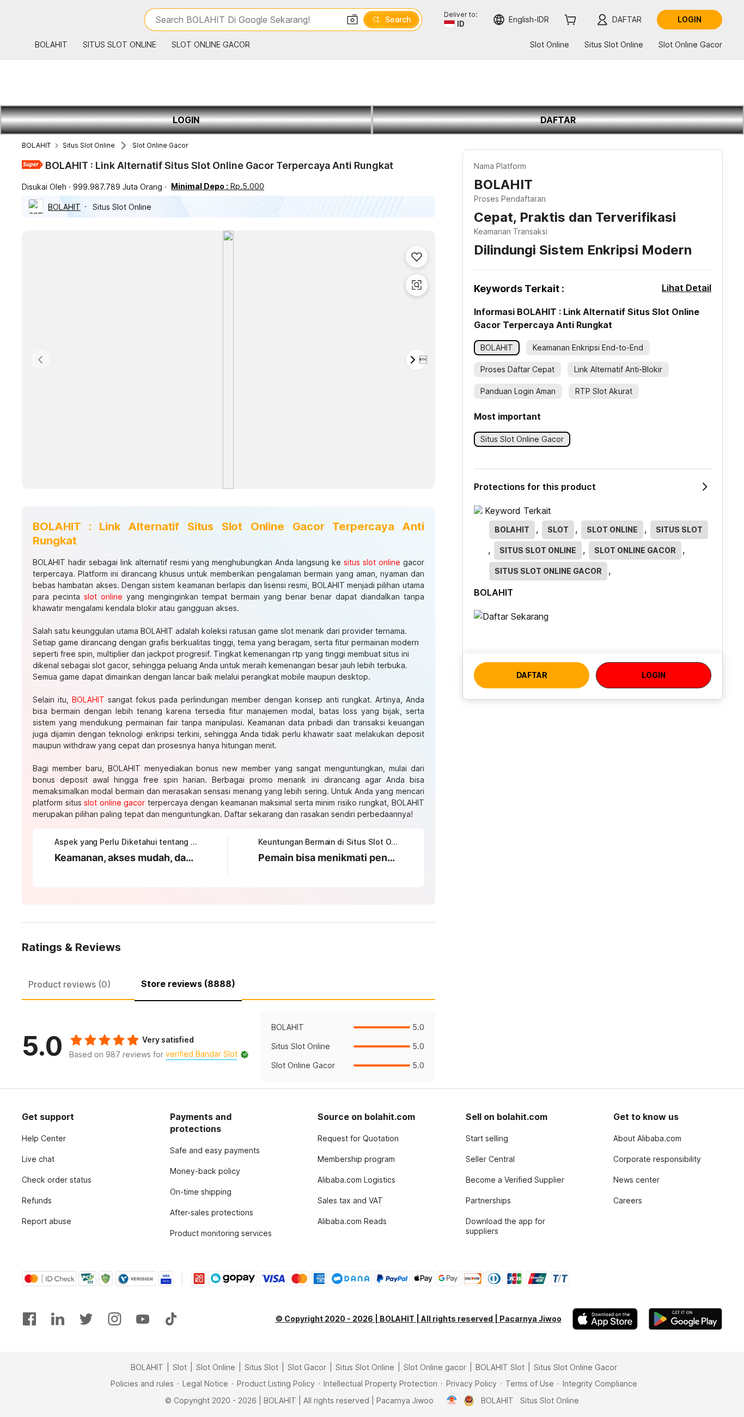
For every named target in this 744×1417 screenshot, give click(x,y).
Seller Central (490, 1159)
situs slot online (372, 562)
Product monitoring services (221, 1233)
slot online (103, 596)
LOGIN (186, 119)
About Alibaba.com (647, 1138)
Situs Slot (261, 1367)
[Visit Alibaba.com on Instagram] (114, 1319)
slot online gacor (114, 802)
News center (636, 1179)
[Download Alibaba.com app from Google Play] (685, 1319)
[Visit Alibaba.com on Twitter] (86, 1319)
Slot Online (215, 1367)
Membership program (356, 1159)
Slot (180, 1367)
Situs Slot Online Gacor (575, 1367)
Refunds (37, 1200)
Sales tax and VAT (350, 1200)
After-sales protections (211, 1212)
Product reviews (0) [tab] (69, 984)
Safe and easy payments (215, 1150)
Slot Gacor (307, 1367)
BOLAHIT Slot (500, 1367)
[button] (352, 19)
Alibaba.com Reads (352, 1221)
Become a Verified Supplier (515, 1179)
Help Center (44, 1138)
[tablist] (228, 982)
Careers (627, 1200)
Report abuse (46, 1221)
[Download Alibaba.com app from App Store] (605, 1319)
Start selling (487, 1138)
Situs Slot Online (89, 145)
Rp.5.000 (217, 186)
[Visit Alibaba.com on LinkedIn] (57, 1319)
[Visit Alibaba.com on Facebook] (29, 1319)
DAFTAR (558, 119)
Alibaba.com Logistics (356, 1179)
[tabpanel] (228, 1046)
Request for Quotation (358, 1138)
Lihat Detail (686, 287)
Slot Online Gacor (160, 145)
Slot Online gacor (435, 1367)
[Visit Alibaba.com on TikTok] (171, 1319)
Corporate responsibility (657, 1159)
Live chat (38, 1159)
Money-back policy (205, 1171)
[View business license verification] (452, 1400)
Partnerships (488, 1200)
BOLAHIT (36, 145)
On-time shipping (200, 1191)
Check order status (57, 1179)
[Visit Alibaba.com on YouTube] (142, 1319)
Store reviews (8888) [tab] (188, 983)
